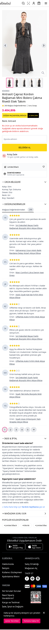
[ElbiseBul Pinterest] (32, 578)
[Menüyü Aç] (46, 3)
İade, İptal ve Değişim (12, 606)
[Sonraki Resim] (44, 45)
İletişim (5, 568)
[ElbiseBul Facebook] (27, 578)
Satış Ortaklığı (32, 564)
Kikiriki (5, 91)
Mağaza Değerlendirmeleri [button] (17, 209)
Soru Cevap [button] (32, 106)
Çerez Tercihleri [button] (12, 621)
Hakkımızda (8, 564)
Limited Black (11, 525)
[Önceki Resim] (5, 45)
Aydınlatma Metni (10, 576)
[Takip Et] (44, 167)
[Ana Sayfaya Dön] (5, 3)
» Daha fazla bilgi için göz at (23, 507)
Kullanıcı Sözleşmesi (12, 572)
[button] (24, 182)
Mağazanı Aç (31, 568)
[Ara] (23, 3)
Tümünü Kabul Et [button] (31, 621)
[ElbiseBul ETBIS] (36, 597)
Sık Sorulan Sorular (11, 591)
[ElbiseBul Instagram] (38, 578)
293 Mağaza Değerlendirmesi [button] (15, 106)
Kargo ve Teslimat (11, 602)
